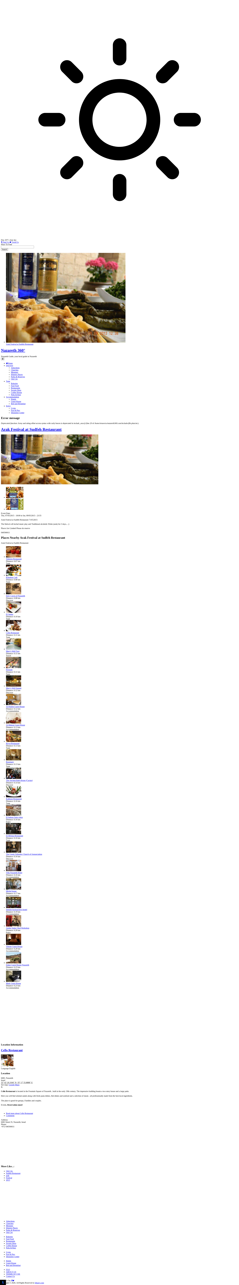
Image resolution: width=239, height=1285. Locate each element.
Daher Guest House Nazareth (17, 965)
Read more (19, 1113)
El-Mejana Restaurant (14, 836)
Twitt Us (15, 242)
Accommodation (12, 397)
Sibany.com (39, 1283)
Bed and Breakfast (18, 404)
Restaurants (15, 388)
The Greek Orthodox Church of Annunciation (24, 854)
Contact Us (10, 1276)
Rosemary (10, 762)
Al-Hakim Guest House (15, 707)
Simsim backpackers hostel (16, 910)
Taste (8, 381)
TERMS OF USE (13, 1274)
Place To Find (6, 244)
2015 (8, 1180)
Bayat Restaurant (12, 743)
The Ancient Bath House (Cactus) (19, 780)
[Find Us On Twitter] (13, 1281)
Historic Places (17, 374)
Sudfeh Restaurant (13, 1173)
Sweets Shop (16, 390)
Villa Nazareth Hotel (14, 873)
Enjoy (8, 406)
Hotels (13, 399)
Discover (9, 365)
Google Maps (14, 1085)
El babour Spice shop (14, 817)
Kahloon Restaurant (14, 799)
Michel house (11, 891)
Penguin (9, 670)
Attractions (15, 368)
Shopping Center (17, 413)
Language (5, 1068)
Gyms (13, 408)
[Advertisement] (75, 1145)
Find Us (5, 242)
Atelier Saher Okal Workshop (17, 928)
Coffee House (16, 392)
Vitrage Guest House (14, 946)
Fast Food (15, 386)
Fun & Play (15, 410)
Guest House (16, 401)
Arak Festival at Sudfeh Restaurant (19, 344)
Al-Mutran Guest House (15, 725)
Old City (14, 379)
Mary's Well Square (13, 688)
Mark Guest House (13, 983)
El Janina (9, 614)
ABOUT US (11, 1272)
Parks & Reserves (18, 377)
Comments (10, 1116)
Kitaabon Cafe (11, 577)
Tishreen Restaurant (14, 559)
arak (7, 1176)
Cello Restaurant (12, 633)
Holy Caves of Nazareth (15, 596)
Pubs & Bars (16, 395)
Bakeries (14, 383)
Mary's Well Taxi (12, 651)
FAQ (8, 1270)
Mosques (14, 372)
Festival (9, 1178)
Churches (14, 370)
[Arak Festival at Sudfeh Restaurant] (14, 497)
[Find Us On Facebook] (11, 1281)
